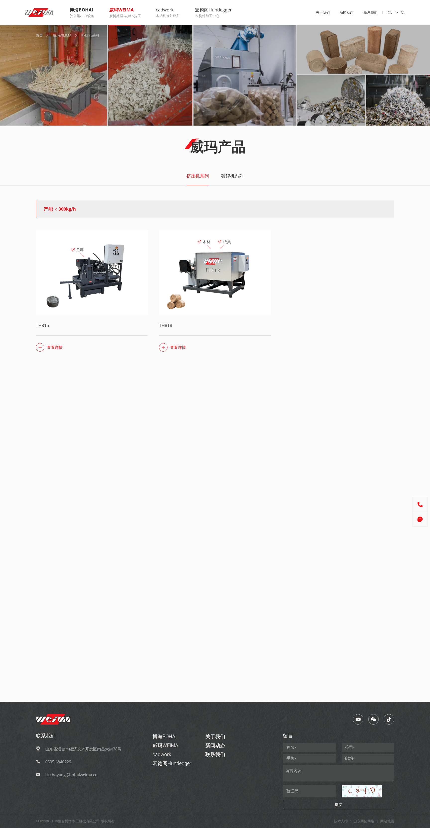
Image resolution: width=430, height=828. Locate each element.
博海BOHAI (164, 736)
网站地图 (387, 821)
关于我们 (323, 12)
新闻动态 (347, 12)
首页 (39, 35)
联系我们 (370, 12)
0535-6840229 (58, 762)
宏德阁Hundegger (172, 763)
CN (389, 12)
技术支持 (341, 821)
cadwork (162, 754)
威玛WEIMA (62, 35)
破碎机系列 (232, 176)
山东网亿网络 (363, 821)
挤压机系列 (90, 35)
